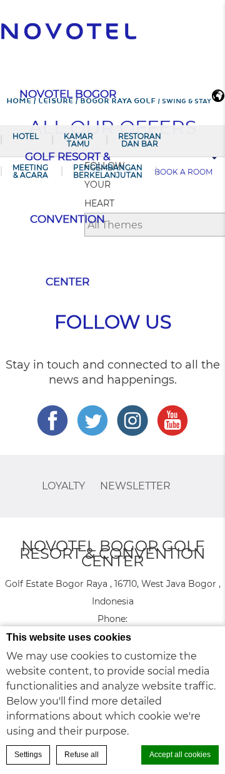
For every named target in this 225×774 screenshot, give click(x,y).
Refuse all (81, 754)
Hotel (25, 136)
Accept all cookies (180, 754)
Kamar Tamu (78, 139)
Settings (28, 754)
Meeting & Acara (30, 171)
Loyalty (63, 486)
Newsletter (135, 486)
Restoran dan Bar (139, 139)
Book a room (183, 171)
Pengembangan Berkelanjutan (107, 171)
